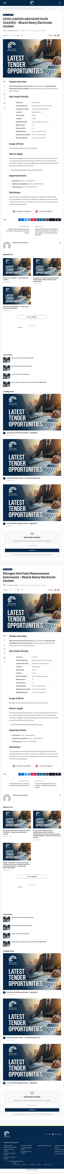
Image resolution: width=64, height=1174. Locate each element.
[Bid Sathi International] (32, 3)
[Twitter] (4, 90)
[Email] (4, 103)
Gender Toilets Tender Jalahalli (20, 374)
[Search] (59, 3)
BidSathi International (13, 30)
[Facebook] (4, 86)
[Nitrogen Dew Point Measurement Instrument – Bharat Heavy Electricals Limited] (32, 613)
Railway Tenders (59, 1151)
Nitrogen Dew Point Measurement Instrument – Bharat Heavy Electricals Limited (17, 231)
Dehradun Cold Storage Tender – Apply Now (22, 433)
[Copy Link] (4, 107)
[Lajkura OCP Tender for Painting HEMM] (6, 360)
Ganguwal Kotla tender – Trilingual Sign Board (23, 478)
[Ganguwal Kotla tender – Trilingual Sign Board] (32, 457)
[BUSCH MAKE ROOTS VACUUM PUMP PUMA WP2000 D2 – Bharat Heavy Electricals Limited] (17, 819)
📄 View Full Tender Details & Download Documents (26, 170)
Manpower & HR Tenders (45, 1145)
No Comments (34, 30)
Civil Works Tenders (26, 1145)
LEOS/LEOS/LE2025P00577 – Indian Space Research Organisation (16, 307)
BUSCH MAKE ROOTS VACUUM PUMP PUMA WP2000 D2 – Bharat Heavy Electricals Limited (16, 832)
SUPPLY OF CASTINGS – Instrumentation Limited (16, 278)
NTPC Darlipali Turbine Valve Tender (21, 366)
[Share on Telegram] (22, 35)
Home (5, 8)
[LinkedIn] (4, 94)
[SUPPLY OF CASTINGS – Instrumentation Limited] (17, 267)
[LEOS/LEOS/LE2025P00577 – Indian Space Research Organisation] (17, 295)
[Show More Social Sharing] (25, 35)
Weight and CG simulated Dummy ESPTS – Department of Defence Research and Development (46, 279)
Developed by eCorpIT (32, 1169)
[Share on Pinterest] (18, 35)
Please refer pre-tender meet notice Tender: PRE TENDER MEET (28, 382)
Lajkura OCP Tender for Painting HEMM (22, 358)
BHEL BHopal (8, 569)
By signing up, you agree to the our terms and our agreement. (33, 554)
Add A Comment (32, 317)
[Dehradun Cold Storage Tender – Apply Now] (32, 412)
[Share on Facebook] (10, 35)
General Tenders (59, 1149)
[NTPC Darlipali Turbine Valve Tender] (6, 368)
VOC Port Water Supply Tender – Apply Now (22, 523)
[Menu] (5, 3)
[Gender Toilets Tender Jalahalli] (6, 376)
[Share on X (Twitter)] (14, 35)
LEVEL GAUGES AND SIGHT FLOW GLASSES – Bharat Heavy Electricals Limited (45, 785)
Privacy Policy (42, 554)
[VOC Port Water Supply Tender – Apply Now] (32, 502)
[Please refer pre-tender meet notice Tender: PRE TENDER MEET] (6, 384)
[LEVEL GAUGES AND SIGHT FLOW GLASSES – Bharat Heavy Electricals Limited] (32, 58)
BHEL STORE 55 (8, 14)
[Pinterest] (4, 98)
